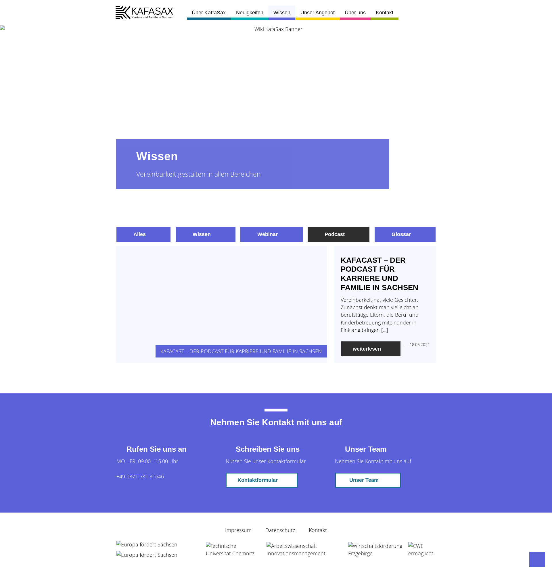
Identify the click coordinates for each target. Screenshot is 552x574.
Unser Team (364, 480)
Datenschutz (280, 530)
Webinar (267, 234)
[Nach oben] (537, 559)
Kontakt (384, 13)
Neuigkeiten (249, 13)
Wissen (281, 13)
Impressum (238, 530)
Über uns (355, 13)
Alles (139, 234)
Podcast (335, 234)
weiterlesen (367, 349)
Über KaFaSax (209, 13)
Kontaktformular (257, 480)
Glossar (401, 234)
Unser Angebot (317, 13)
